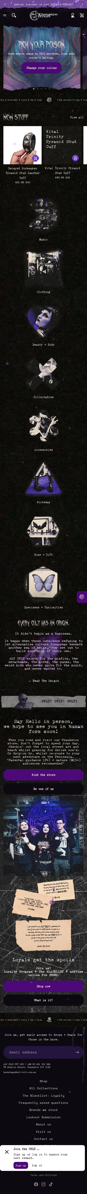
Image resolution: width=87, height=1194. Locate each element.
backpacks (81, 100)
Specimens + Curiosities (43, 607)
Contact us (43, 1139)
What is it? (43, 1000)
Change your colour (41, 67)
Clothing (43, 292)
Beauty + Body (43, 344)
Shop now (43, 986)
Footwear (43, 502)
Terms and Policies (43, 1175)
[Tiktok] (50, 1184)
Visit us (43, 1131)
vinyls (6, 100)
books (21, 100)
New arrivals (48, 100)
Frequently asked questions (43, 1102)
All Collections (43, 1088)
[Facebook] (36, 1184)
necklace (69, 100)
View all (77, 117)
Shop (43, 1081)
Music (43, 239)
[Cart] (82, 15)
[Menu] (5, 15)
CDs (14, 100)
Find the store (43, 774)
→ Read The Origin (43, 680)
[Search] (14, 15)
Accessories (43, 449)
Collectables (43, 397)
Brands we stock (43, 1110)
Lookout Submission (43, 1117)
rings (59, 100)
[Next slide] (80, 57)
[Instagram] (43, 1184)
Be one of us (43, 788)
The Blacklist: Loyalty (43, 1095)
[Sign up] (77, 1052)
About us (43, 1124)
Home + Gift (43, 554)
